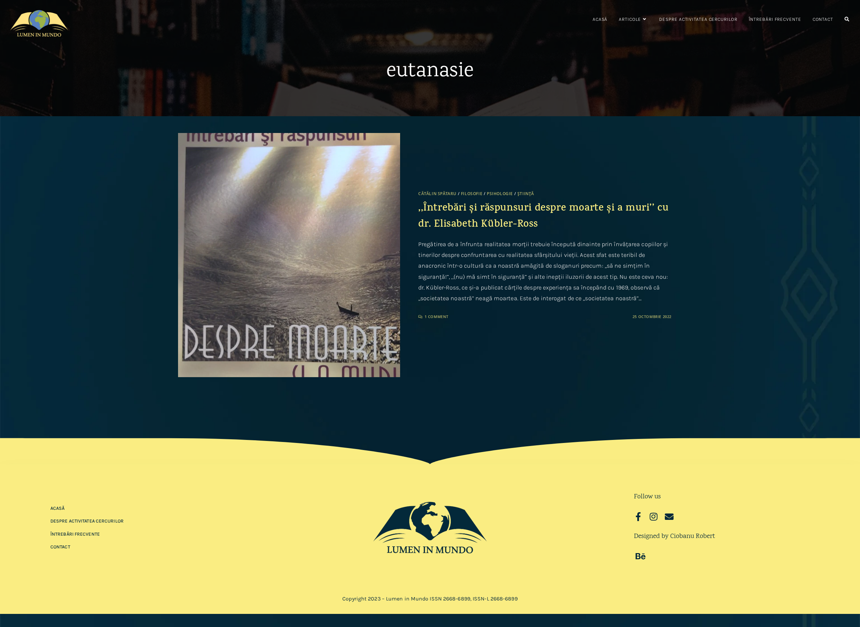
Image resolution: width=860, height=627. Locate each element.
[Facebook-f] (638, 516)
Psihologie (500, 193)
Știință (525, 193)
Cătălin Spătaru (437, 193)
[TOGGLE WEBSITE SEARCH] (847, 19)
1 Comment (436, 316)
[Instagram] (653, 516)
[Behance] (640, 556)
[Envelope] (669, 516)
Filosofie (471, 193)
